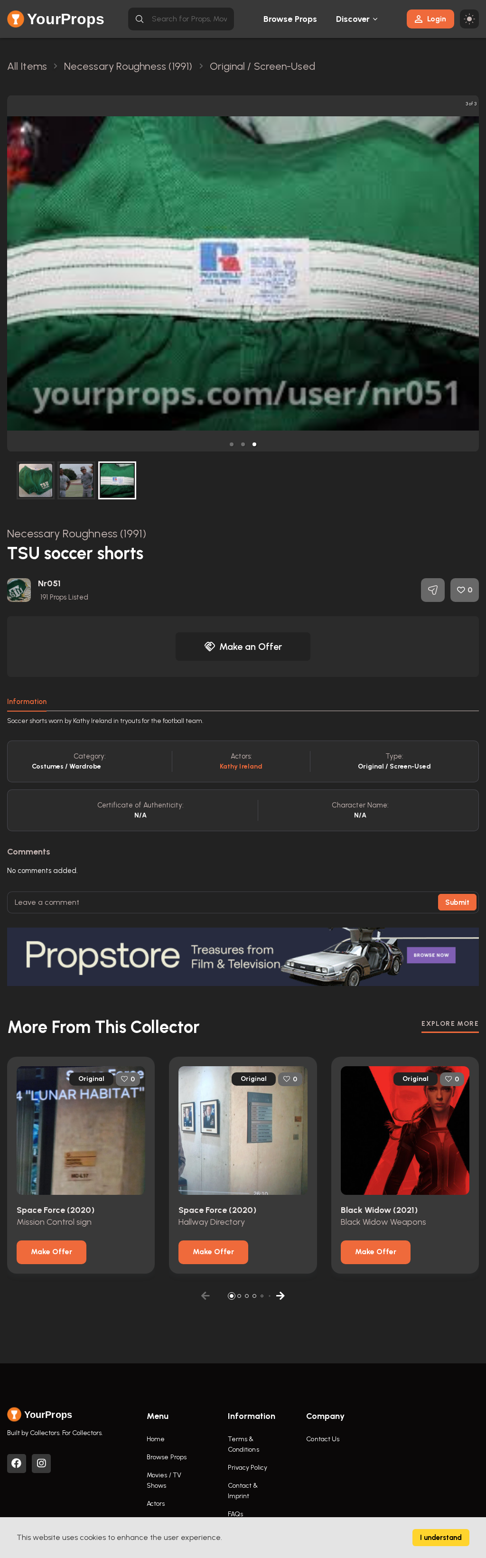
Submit (457, 902)
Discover (353, 19)
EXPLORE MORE (450, 1024)
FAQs (235, 1514)
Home (156, 1439)
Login (436, 18)
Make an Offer (250, 646)
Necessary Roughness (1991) (77, 533)
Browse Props (290, 19)
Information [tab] (27, 701)
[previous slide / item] (13, 273)
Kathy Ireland (241, 766)
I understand (441, 1537)
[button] (232, 444)
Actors (156, 1504)
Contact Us (322, 1439)
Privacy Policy (247, 1468)
